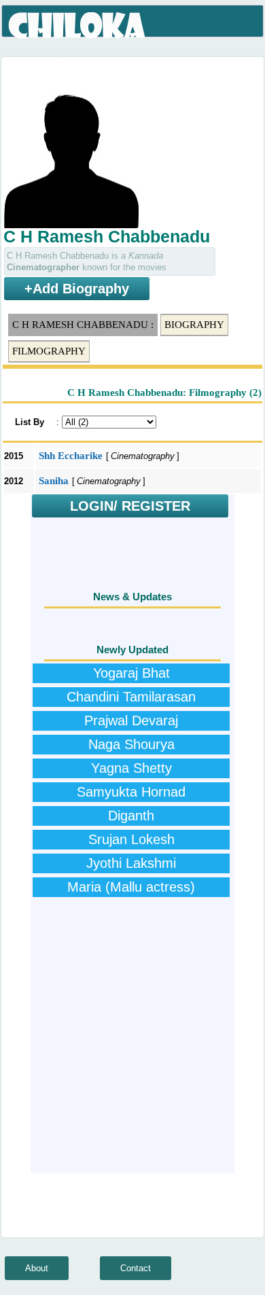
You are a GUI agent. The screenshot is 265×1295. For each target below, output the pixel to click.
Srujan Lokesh (131, 839)
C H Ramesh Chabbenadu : (83, 324)
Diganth (131, 815)
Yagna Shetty (131, 768)
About (36, 1268)
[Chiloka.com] (77, 26)
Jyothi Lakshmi (131, 863)
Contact (135, 1268)
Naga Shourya (131, 744)
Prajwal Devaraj (131, 720)
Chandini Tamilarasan (131, 696)
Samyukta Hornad (131, 791)
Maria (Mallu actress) (131, 886)
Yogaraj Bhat (131, 672)
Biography (194, 324)
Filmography (49, 351)
